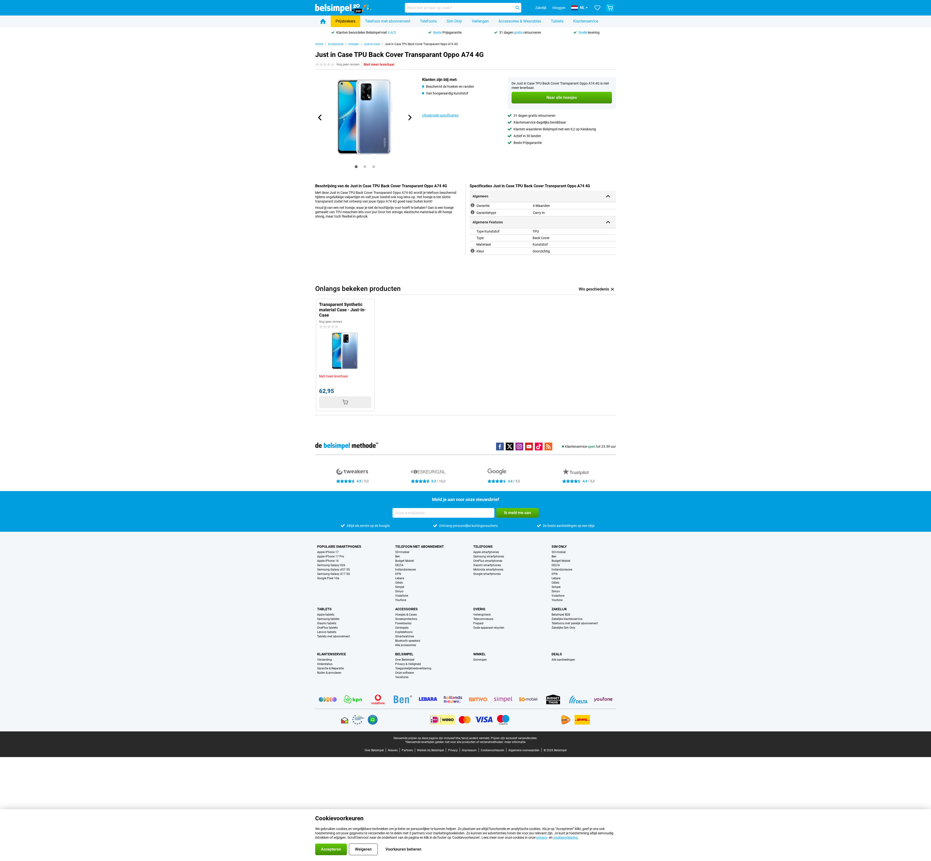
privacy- (542, 837)
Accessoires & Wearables (519, 21)
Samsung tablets (328, 619)
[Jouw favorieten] (597, 8)
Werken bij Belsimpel (430, 750)
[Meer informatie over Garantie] (472, 205)
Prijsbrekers (345, 21)
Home (319, 44)
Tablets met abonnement (333, 636)
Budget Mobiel (404, 561)
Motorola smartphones (488, 569)
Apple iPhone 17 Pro (330, 556)
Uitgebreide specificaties (440, 115)
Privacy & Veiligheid (408, 664)
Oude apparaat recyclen (488, 627)
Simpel (399, 587)
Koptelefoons (404, 632)
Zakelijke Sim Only (563, 627)
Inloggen (558, 8)
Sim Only (454, 21)
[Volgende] (409, 117)
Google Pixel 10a (328, 578)
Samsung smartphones (488, 556)
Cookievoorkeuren (492, 750)
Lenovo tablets (326, 632)
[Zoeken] (517, 8)
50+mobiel (402, 552)
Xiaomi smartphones (487, 565)
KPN (398, 574)
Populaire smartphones (339, 546)
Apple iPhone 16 (328, 561)
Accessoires (336, 44)
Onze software (404, 672)
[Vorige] (320, 117)
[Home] (323, 21)
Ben (397, 556)
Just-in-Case (372, 44)
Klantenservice (585, 21)
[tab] (356, 166)
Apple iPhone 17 (328, 552)
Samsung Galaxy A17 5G (333, 574)
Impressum (469, 750)
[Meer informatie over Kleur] (472, 251)
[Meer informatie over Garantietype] (472, 212)
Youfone (400, 600)
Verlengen (480, 21)
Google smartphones (487, 574)
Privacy (453, 750)
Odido (399, 582)
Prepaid (478, 623)
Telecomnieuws (483, 619)
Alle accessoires (405, 645)
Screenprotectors (406, 619)
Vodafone (401, 595)
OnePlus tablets (327, 627)
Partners (407, 750)
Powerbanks (403, 623)
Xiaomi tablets (326, 623)
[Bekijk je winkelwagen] (610, 8)
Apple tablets (325, 614)
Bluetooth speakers (407, 640)
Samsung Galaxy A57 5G (333, 569)
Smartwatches (404, 636)
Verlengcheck (482, 614)
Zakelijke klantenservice (567, 619)
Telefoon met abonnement (387, 21)
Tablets (557, 21)
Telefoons (428, 21)
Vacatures (402, 677)
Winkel (479, 654)
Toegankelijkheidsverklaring (413, 668)
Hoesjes (353, 44)
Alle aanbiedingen (563, 659)
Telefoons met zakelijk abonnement (575, 623)
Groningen (480, 659)
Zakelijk (559, 609)
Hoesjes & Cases (406, 614)
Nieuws (393, 750)
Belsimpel (404, 654)
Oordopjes (402, 627)
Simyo (399, 591)
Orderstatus (324, 664)
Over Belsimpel (404, 659)
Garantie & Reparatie (330, 668)
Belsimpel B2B (561, 614)
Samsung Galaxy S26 (331, 565)
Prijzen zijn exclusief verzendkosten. (514, 738)
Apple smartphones (486, 552)
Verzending (324, 659)
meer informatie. (515, 742)
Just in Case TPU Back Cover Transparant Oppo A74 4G (421, 44)
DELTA (399, 565)
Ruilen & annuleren (329, 672)
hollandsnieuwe (405, 569)
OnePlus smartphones (487, 561)
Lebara (399, 578)
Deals (557, 654)
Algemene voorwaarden (523, 750)
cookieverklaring (565, 837)
